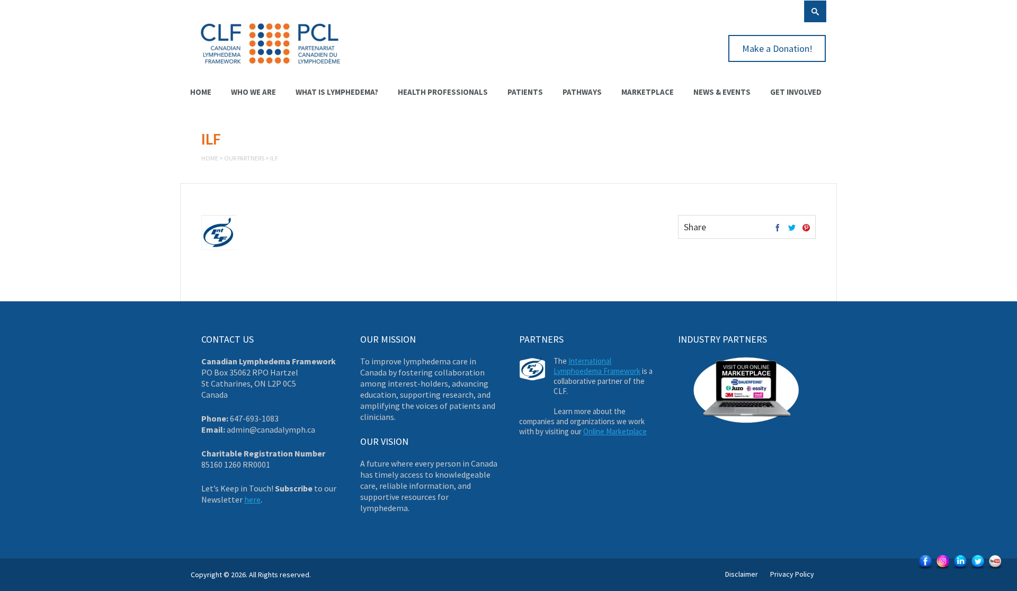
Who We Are (253, 92)
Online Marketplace (615, 431)
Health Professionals (443, 92)
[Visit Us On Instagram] (942, 568)
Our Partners (244, 158)
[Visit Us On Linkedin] (960, 568)
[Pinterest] (806, 228)
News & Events (722, 92)
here (252, 499)
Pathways (582, 92)
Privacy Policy (792, 574)
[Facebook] (777, 228)
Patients (525, 92)
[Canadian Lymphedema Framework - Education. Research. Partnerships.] (271, 70)
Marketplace (647, 92)
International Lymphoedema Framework (597, 366)
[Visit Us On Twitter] (977, 568)
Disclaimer (741, 574)
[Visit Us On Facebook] (925, 568)
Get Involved (796, 92)
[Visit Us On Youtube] (995, 568)
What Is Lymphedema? (337, 92)
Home (200, 92)
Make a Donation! (777, 48)
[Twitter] (792, 228)
